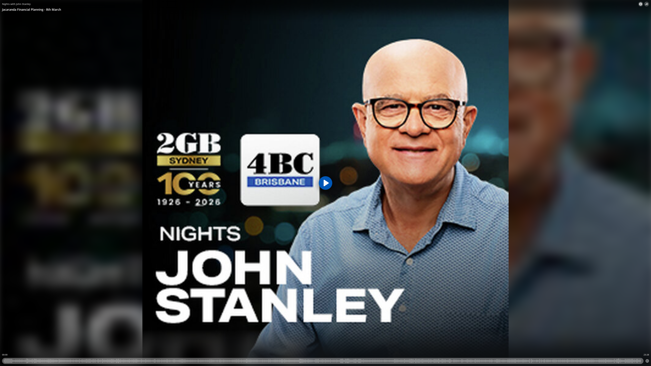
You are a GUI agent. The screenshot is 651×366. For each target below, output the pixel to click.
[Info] (640, 4)
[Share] (646, 4)
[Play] (325, 183)
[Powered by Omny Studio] (647, 361)
